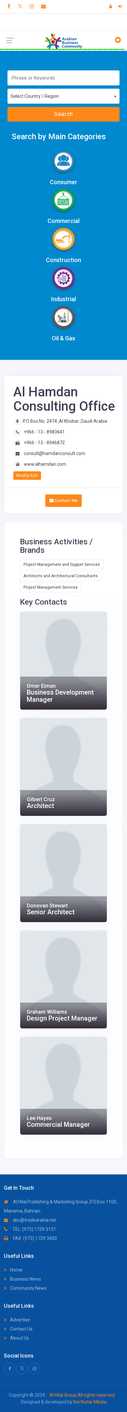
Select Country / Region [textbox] (34, 96)
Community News (28, 1288)
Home (15, 1269)
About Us (19, 1338)
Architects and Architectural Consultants (60, 576)
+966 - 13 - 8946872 (44, 442)
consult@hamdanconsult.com (54, 453)
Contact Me (66, 500)
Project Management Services (50, 587)
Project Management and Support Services (61, 564)
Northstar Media (89, 1402)
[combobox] (63, 96)
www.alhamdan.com (45, 464)
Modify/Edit (27, 475)
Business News (25, 1279)
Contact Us (21, 1328)
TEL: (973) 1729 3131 (33, 1229)
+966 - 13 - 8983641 (44, 431)
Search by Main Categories (59, 136)
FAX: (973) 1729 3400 (34, 1238)
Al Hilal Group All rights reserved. (82, 1395)
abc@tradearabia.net (34, 1220)
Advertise (19, 1319)
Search (63, 114)
